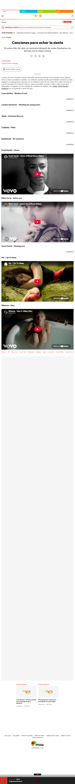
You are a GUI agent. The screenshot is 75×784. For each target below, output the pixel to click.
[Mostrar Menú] (2, 16)
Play (37, 780)
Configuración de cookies (52, 735)
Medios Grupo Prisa (37, 748)
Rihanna (3, 352)
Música (9, 37)
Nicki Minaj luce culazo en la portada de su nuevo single (47, 700)
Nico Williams (63, 33)
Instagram (26, 713)
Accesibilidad (16, 735)
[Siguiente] (72, 33)
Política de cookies (39, 735)
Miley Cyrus (14, 352)
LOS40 (4, 11)
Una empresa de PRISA (37, 743)
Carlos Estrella (5, 61)
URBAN (58, 11)
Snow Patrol (23, 352)
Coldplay (38, 352)
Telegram (43, 56)
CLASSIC (23, 11)
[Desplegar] (37, 774)
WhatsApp (39, 56)
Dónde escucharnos (37, 737)
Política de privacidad (27, 735)
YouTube (33, 713)
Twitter (35, 56)
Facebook (31, 56)
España (4, 22)
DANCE (40, 11)
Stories (48, 713)
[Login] (72, 16)
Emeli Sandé (59, 352)
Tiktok (30, 713)
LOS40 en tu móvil (66, 735)
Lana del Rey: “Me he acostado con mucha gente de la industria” (26, 701)
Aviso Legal (8, 735)
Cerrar (72, 27)
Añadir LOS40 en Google (13, 69)
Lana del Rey (51, 352)
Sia (8, 352)
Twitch (44, 713)
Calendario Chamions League (26, 33)
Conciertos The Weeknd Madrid (47, 33)
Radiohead (31, 352)
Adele (44, 352)
